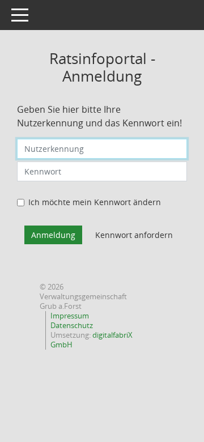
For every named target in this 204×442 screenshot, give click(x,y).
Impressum (69, 316)
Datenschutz (71, 325)
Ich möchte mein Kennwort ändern (94, 202)
